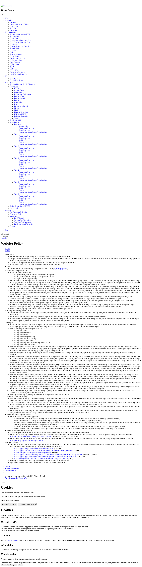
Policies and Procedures (18, 58)
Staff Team (13, 28)
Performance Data (16, 60)
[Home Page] (6, 6)
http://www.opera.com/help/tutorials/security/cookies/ (32, 452)
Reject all (5, 504)
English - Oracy (19, 96)
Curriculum (9, 82)
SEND (12, 66)
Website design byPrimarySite (16, 478)
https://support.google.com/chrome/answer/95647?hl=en (33, 448)
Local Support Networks (18, 74)
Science (17, 118)
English (17, 100)
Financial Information (17, 72)
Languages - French (21, 106)
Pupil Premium (15, 62)
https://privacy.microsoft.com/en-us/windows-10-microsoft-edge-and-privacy (41, 458)
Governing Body (16, 214)
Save (20, 565)
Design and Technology (22, 94)
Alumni (12, 226)
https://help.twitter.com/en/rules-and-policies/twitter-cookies (30, 436)
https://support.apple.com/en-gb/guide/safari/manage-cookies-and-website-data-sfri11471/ (45, 456)
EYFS (16, 88)
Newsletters (14, 78)
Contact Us (14, 26)
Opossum (8, 210)
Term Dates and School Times (20, 42)
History (16, 104)
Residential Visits (16, 120)
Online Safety (14, 38)
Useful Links (14, 208)
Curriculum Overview (26, 128)
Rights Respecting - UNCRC (20, 206)
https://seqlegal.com (60, 269)
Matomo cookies (12, 540)
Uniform (13, 50)
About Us (8, 20)
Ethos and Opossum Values (19, 24)
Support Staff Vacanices (22, 220)
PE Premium (14, 64)
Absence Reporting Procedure (20, 46)
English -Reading (20, 98)
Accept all (13, 504)
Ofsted (12, 68)
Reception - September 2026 (20, 34)
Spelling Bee (23, 140)
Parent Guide (14, 56)
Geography (18, 102)
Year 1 (16, 134)
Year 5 (16, 182)
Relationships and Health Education (22, 84)
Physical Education (21, 112)
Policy (7, 251)
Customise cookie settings (27, 504)
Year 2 (16, 146)
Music (16, 110)
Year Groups (14, 122)
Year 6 (16, 194)
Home (7, 18)
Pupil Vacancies (19, 218)
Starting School (24, 126)
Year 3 (16, 158)
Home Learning (24, 130)
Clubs (12, 52)
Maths (16, 108)
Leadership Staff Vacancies (23, 224)
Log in (7, 230)
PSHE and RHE (20, 114)
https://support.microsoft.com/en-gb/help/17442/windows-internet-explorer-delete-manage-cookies (48, 454)
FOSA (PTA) (14, 70)
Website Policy (10, 470)
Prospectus (13, 30)
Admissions (14, 44)
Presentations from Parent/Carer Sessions (33, 132)
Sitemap (8, 466)
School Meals (14, 48)
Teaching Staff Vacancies (23, 222)
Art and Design (19, 90)
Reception (17, 124)
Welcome (13, 22)
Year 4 (16, 170)
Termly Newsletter (16, 80)
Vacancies (13, 216)
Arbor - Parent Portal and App (20, 40)
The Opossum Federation (19, 212)
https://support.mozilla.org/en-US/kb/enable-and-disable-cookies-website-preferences (43, 450)
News (7, 76)
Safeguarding (14, 36)
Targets (21, 142)
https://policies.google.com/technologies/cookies (26, 440)
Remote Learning (16, 54)
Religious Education (21, 116)
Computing (18, 92)
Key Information (11, 32)
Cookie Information (12, 468)
